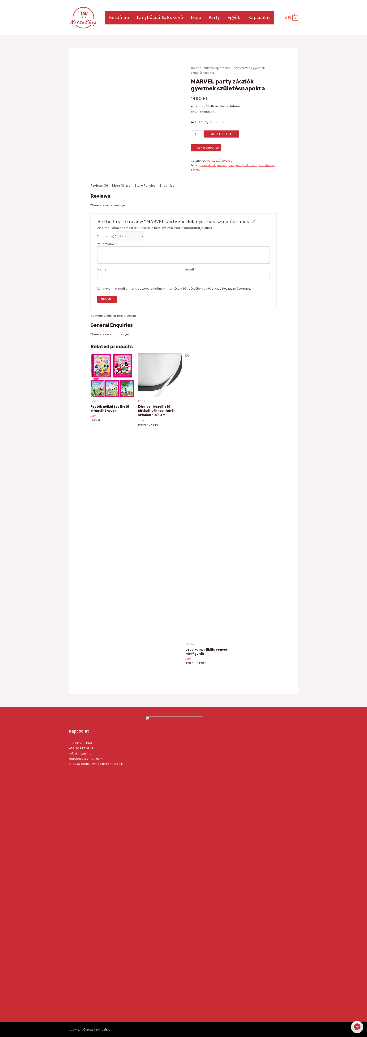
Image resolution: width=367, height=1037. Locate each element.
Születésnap (210, 68)
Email (190, 269)
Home (195, 68)
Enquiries (166, 185)
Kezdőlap (119, 17)
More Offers (121, 185)
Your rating (106, 236)
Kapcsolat (259, 17)
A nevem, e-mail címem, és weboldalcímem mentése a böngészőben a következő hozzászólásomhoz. (176, 288)
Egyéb (233, 17)
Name (103, 269)
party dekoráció (246, 165)
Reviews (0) (99, 185)
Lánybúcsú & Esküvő (160, 17)
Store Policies (144, 185)
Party (214, 17)
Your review (107, 244)
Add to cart (221, 134)
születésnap (267, 165)
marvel (222, 165)
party (231, 165)
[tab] (99, 185)
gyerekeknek (207, 165)
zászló (195, 170)
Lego (196, 17)
